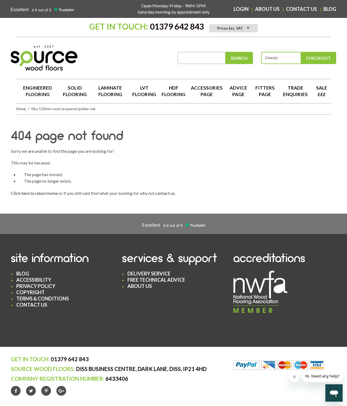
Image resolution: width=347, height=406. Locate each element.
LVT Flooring (144, 91)
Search (239, 58)
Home (21, 109)
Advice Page (238, 91)
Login (241, 9)
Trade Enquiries (295, 91)
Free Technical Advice (156, 280)
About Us (267, 9)
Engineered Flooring (37, 91)
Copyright (30, 292)
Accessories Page (207, 91)
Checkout (318, 58)
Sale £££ (321, 91)
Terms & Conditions (42, 299)
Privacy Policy (35, 286)
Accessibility (33, 280)
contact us (165, 193)
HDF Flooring (173, 91)
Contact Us (301, 9)
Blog (329, 9)
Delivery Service (149, 274)
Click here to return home (34, 193)
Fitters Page (265, 91)
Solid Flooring (75, 91)
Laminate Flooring (110, 91)
